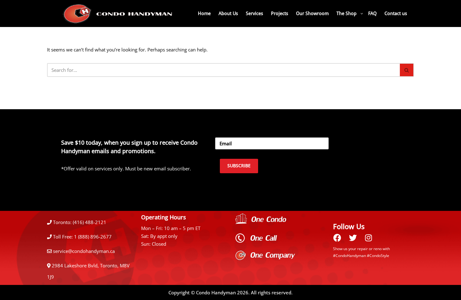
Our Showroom (312, 13)
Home (204, 13)
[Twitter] (353, 237)
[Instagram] (368, 237)
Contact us (395, 13)
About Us (228, 13)
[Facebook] (337, 237)
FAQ (372, 13)
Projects (279, 13)
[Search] (407, 70)
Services (254, 13)
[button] (362, 14)
